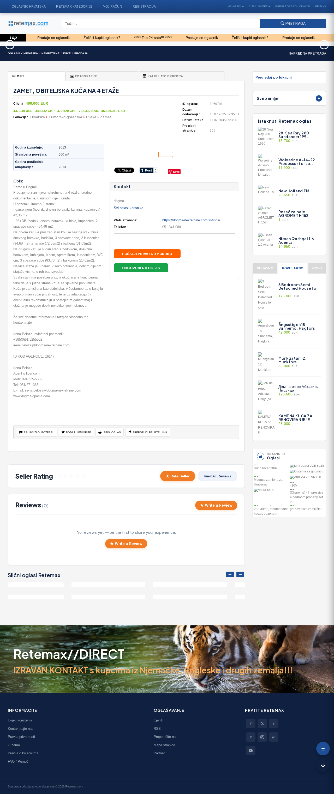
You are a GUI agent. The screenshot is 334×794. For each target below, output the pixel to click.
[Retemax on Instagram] (262, 737)
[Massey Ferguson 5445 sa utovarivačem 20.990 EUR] (292, 44)
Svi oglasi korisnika (128, 208)
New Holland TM (293, 190)
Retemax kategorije (74, 6)
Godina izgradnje (28, 147)
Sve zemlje (267, 98)
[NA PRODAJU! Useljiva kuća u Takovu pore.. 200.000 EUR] (208, 597)
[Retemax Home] (28, 24)
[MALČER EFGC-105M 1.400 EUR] (208, 44)
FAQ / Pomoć (18, 761)
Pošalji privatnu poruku (147, 254)
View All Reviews (217, 476)
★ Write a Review (216, 505)
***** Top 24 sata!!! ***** (131, 37)
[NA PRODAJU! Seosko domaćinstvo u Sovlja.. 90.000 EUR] (126, 597)
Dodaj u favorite (78, 432)
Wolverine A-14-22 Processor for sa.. (296, 161)
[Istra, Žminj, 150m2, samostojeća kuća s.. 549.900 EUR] (45, 584)
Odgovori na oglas (141, 268)
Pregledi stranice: (189, 128)
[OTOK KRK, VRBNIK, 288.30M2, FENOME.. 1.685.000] (271, 510)
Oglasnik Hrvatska (29, 6)
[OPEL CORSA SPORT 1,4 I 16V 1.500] (307, 485)
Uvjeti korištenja (20, 720)
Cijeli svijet (258, 6)
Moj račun (112, 6)
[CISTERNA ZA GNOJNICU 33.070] (307, 472)
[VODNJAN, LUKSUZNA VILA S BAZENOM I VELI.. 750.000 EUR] (126, 584)
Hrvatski (234, 6)
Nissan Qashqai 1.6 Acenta (296, 240)
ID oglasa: (190, 104)
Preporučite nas (165, 737)
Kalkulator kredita (165, 76)
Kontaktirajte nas (20, 729)
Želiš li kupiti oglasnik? (79, 37)
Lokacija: (20, 117)
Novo (317, 268)
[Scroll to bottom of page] (323, 765)
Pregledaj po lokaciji (292, 6)
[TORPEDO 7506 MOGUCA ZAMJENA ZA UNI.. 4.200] (271, 481)
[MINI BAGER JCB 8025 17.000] (307, 467)
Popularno (292, 268)
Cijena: (19, 103)
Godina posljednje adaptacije (29, 164)
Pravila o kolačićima (23, 753)
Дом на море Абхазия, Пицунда (298, 388)
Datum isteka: (193, 120)
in (274, 737)
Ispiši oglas (112, 432)
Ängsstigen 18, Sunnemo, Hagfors (296, 326)
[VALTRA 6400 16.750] (271, 491)
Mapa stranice (164, 745)
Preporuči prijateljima (150, 432)
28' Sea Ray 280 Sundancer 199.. (293, 135)
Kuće (67, 53)
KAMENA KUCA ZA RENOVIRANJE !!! (295, 417)
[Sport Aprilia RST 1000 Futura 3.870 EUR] (125, 44)
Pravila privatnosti (21, 737)
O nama (14, 745)
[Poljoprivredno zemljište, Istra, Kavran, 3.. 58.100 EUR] (42, 44)
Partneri (159, 753)
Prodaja (81, 53)
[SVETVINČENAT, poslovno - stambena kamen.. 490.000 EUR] (45, 597)
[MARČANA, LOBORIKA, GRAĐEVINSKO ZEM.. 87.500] (307, 508)
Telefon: (121, 227)
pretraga (295, 23)
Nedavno (265, 268)
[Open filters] (323, 748)
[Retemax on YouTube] (250, 750)
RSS (157, 729)
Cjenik (158, 720)
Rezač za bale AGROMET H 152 (293, 213)
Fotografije (86, 76)
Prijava (320, 6)
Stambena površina (30, 154)
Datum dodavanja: (191, 112)
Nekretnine (50, 53)
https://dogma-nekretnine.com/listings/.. (192, 220)
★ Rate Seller (177, 476)
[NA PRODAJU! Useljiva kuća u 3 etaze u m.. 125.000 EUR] (208, 584)
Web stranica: (126, 220)
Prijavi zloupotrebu (39, 432)
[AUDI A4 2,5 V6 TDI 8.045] (307, 478)
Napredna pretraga (307, 53)
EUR (288, 141)
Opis (20, 76)
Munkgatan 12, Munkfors (292, 360)
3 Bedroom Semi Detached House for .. (298, 288)
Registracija (144, 6)
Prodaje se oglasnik (179, 37)
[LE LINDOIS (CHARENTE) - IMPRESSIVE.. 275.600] (307, 496)
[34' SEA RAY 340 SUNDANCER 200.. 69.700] (271, 468)
